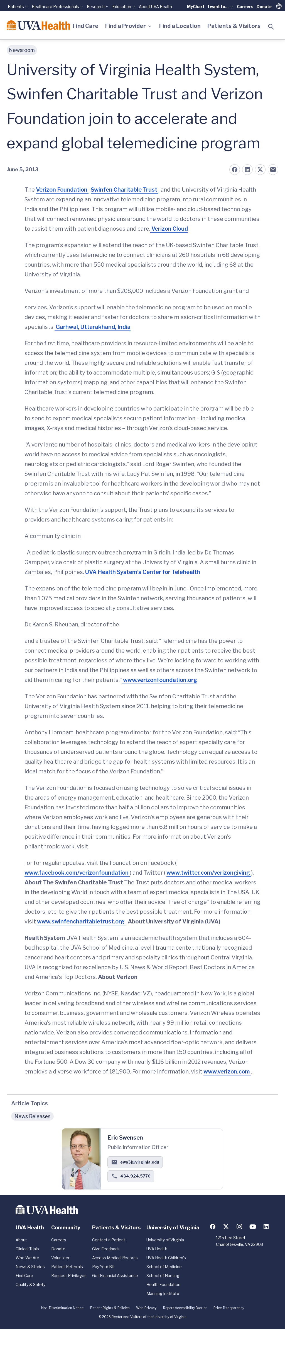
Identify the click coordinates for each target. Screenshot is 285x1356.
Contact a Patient (108, 1239)
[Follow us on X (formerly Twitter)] (226, 1226)
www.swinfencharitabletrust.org (81, 921)
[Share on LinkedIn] (247, 169)
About (21, 1239)
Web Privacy (146, 1308)
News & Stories (30, 1266)
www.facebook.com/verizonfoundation (77, 872)
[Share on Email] (273, 169)
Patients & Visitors (234, 26)
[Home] (38, 25)
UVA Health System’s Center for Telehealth (142, 572)
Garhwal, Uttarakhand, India (93, 327)
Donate (264, 6)
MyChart (196, 6)
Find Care (86, 26)
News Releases (32, 1116)
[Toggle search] (271, 27)
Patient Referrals (67, 1266)
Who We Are (27, 1257)
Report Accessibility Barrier (185, 1308)
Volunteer (60, 1257)
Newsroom (22, 50)
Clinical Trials (27, 1248)
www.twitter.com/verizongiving (208, 872)
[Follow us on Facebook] (212, 1226)
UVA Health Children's (166, 1257)
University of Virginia (165, 1239)
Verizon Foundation (62, 189)
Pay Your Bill (103, 1266)
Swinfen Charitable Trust (124, 189)
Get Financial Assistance (115, 1275)
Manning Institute (162, 1293)
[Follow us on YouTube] (252, 1226)
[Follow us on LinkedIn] (266, 1226)
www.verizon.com (227, 1071)
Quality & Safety (30, 1284)
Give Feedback (106, 1248)
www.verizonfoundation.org (159, 680)
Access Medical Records (115, 1257)
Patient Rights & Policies (109, 1308)
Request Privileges (69, 1275)
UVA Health (156, 1248)
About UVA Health (155, 6)
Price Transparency (228, 1308)
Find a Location (180, 26)
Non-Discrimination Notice (62, 1308)
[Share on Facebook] (234, 169)
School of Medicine (164, 1266)
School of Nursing (162, 1275)
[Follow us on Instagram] (239, 1226)
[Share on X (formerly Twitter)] (260, 169)
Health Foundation (163, 1284)
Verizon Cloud (169, 228)
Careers (245, 6)
